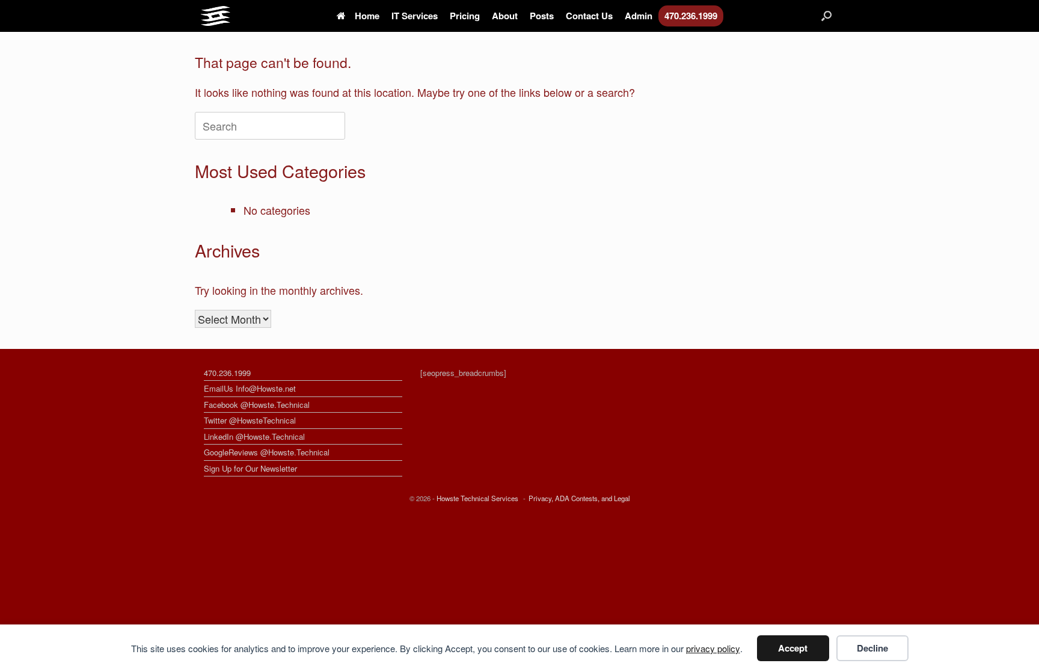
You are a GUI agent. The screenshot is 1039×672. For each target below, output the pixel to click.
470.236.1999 (690, 15)
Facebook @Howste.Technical (257, 404)
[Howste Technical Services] (215, 16)
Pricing (465, 15)
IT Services (414, 15)
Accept (793, 648)
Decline (872, 648)
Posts (542, 15)
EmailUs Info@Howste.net (250, 388)
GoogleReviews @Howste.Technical (266, 452)
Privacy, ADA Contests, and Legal (579, 498)
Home (367, 15)
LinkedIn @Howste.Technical (254, 436)
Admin (638, 15)
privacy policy (713, 648)
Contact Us (589, 15)
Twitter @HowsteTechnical (250, 420)
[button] (826, 16)
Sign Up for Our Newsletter (250, 468)
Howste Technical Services (477, 498)
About (505, 15)
